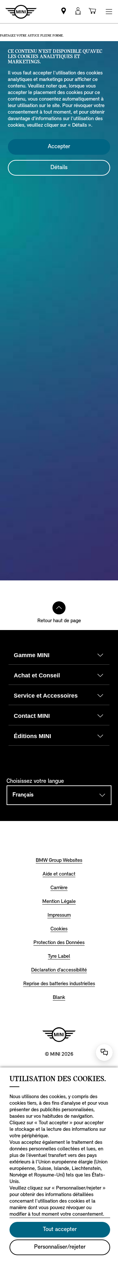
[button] (78, 11)
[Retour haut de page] (59, 607)
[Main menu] (109, 11)
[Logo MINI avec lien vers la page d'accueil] (59, 1034)
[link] (63, 11)
